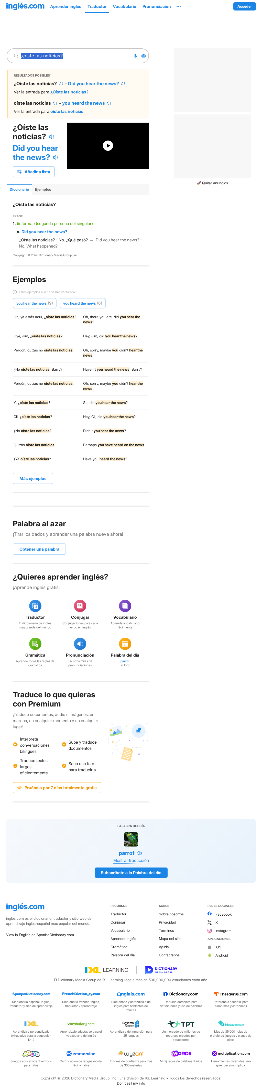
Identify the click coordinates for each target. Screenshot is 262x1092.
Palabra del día (123, 955)
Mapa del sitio (170, 938)
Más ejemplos (33, 478)
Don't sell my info (131, 1083)
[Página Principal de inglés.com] (25, 6)
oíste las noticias (66, 111)
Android (221, 955)
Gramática (119, 947)
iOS (218, 947)
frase (18, 216)
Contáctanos (169, 955)
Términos (166, 930)
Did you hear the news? (93, 83)
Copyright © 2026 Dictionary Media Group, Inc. (46, 255)
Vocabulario (120, 930)
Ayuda (164, 947)
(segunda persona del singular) (64, 223)
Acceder (244, 6)
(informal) (26, 223)
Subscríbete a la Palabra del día (131, 872)
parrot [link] (125, 661)
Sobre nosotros (171, 914)
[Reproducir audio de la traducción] (61, 84)
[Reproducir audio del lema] (51, 136)
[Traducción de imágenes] (143, 56)
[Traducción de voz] (135, 56)
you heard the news (83, 103)
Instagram (223, 930)
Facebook (223, 914)
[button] (178, 6)
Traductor (118, 914)
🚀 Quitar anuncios (212, 183)
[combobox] (74, 55)
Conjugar (118, 922)
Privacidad (167, 922)
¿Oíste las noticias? (69, 91)
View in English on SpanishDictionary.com (40, 935)
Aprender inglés (123, 938)
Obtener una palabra (39, 549)
